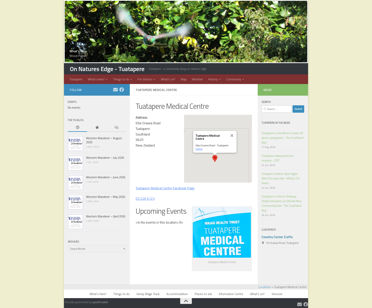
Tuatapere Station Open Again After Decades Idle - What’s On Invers (281, 178)
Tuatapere (76, 79)
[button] (214, 158)
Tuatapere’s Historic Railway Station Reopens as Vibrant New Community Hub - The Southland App (281, 203)
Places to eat (203, 294)
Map (183, 79)
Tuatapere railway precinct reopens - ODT (278, 158)
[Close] (232, 135)
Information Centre (231, 294)
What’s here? (96, 79)
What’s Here (78, 51)
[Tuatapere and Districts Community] (121, 89)
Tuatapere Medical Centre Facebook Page (165, 188)
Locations (264, 287)
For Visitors (145, 79)
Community (233, 79)
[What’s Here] (186, 31)
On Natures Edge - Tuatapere (107, 69)
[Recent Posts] (77, 128)
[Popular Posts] (97, 128)
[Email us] (115, 89)
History (213, 79)
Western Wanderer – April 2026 (105, 216)
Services (277, 294)
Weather (197, 79)
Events (199, 149)
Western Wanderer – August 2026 (104, 140)
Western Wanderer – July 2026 (105, 157)
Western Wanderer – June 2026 (105, 177)
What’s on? (168, 79)
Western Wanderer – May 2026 (105, 197)
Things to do (121, 79)
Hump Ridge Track (148, 294)
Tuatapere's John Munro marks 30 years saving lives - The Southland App (282, 138)
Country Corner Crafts (277, 236)
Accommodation (177, 294)
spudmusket (100, 302)
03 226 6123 (145, 198)
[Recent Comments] (116, 128)
